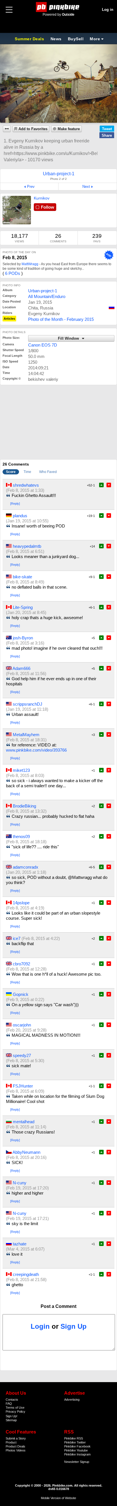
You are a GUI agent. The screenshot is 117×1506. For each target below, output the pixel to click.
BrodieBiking (24, 806)
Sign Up (73, 1326)
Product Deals (15, 1446)
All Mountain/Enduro (46, 296)
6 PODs (12, 273)
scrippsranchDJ (27, 704)
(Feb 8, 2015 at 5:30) (25, 1060)
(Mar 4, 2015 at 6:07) (25, 1249)
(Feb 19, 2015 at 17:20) (27, 1187)
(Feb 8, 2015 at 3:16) (25, 643)
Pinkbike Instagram (77, 1454)
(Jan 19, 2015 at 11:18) (27, 709)
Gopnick (20, 994)
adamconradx (25, 867)
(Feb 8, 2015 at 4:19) (25, 907)
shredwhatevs (26, 485)
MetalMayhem (26, 734)
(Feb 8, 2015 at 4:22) (41, 938)
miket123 (21, 770)
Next (86, 186)
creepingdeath (26, 1274)
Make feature (69, 129)
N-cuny (19, 1182)
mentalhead (23, 1121)
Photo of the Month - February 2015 (61, 319)
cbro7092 (21, 963)
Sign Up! (11, 1416)
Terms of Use (15, 1407)
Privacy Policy (15, 1411)
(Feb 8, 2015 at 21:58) (26, 1279)
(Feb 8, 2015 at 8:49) (25, 581)
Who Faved (48, 472)
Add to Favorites (32, 129)
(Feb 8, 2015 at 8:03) (25, 775)
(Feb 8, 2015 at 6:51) (25, 551)
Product (11, 1442)
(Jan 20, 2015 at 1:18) (26, 872)
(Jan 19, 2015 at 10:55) (27, 520)
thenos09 (21, 836)
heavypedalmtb (27, 546)
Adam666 (21, 668)
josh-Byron (23, 637)
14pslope (21, 902)
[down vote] (108, 485)
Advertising (72, 1399)
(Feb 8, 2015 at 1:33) (25, 490)
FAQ (9, 1403)
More (95, 39)
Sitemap (11, 1420)
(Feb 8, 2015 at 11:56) (26, 673)
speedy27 (22, 1055)
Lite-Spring (23, 607)
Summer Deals (30, 39)
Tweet (107, 129)
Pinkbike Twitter (75, 1442)
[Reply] (15, 503)
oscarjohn (22, 1024)
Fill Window (69, 339)
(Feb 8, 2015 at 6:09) (25, 1091)
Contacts (12, 1399)
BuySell (76, 39)
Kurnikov (41, 198)
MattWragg (30, 264)
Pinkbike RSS (73, 1438)
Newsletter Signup (76, 1461)
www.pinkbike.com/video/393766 (36, 750)
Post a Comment (58, 1306)
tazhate (19, 1243)
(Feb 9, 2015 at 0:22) (25, 999)
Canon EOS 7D (42, 345)
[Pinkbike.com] (58, 7)
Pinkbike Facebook (77, 1446)
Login (40, 1326)
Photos (10, 1450)
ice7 (16, 938)
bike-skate (22, 576)
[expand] (7, 129)
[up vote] (101, 485)
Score (11, 472)
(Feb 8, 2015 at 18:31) (26, 739)
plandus (20, 515)
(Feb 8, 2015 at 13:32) (26, 811)
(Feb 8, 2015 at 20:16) (26, 1157)
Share (107, 135)
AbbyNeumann (26, 1152)
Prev (31, 186)
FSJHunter (23, 1086)
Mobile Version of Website (58, 1498)
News (56, 39)
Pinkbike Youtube (76, 1450)
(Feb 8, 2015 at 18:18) (26, 841)
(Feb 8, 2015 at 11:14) (26, 1126)
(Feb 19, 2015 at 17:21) (27, 1218)
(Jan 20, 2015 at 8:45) (26, 612)
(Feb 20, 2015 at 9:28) (26, 1030)
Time (27, 472)
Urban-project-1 (42, 290)
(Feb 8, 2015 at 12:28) (26, 969)
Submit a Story (16, 1438)
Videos (21, 1450)
